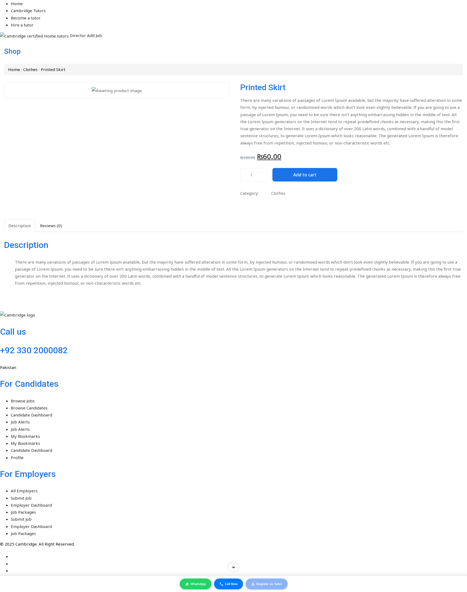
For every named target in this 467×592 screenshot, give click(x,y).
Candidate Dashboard (20, 329)
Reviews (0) (51, 217)
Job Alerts (9, 335)
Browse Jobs (12, 317)
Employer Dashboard (20, 389)
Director (8, 57)
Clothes (30, 71)
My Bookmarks (14, 347)
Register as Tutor (269, 584)
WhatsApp (198, 584)
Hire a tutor (11, 21)
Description (19, 217)
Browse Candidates (18, 323)
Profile (6, 365)
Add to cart (304, 167)
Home (6, 3)
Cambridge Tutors (17, 9)
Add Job (24, 57)
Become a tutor (15, 15)
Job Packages (12, 395)
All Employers (13, 377)
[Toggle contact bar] (233, 567)
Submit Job (10, 383)
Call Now (231, 584)
